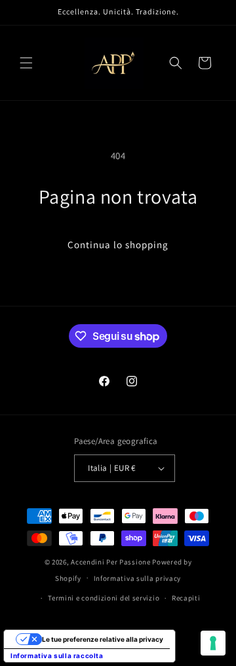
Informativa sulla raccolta (57, 655)
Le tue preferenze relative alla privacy (102, 639)
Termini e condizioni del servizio (103, 597)
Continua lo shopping (118, 244)
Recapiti (186, 597)
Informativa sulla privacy (138, 578)
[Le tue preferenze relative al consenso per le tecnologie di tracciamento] (213, 643)
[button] (26, 62)
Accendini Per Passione (110, 561)
